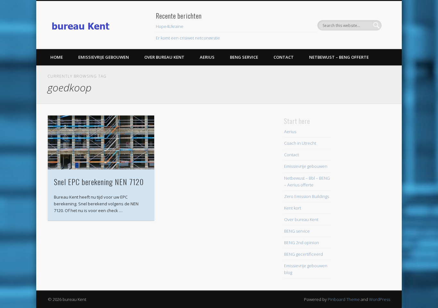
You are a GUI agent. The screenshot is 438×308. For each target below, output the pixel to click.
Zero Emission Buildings (306, 196)
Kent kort (292, 208)
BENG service (244, 57)
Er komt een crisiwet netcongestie (188, 38)
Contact (284, 57)
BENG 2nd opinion (301, 242)
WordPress (379, 299)
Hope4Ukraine (169, 26)
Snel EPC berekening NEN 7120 (99, 181)
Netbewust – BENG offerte (339, 57)
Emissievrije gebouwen (103, 57)
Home (56, 57)
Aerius (207, 57)
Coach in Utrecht (300, 143)
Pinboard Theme (344, 299)
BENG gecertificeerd (303, 254)
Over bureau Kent (164, 57)
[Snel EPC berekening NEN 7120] (101, 142)
